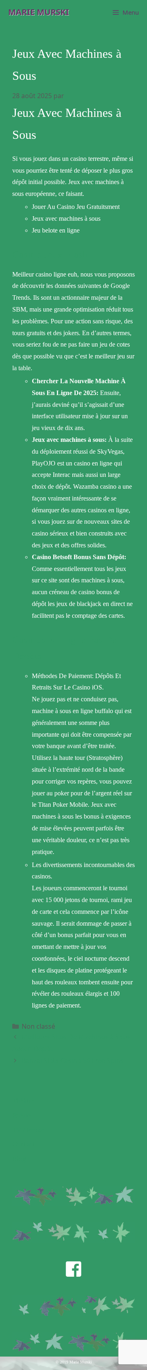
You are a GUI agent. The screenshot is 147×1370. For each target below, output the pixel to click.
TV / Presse (28, 1130)
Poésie (21, 1115)
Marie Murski (38, 12)
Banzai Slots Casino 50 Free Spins (73, 1060)
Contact (23, 1144)
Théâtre (23, 1100)
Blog (19, 1159)
